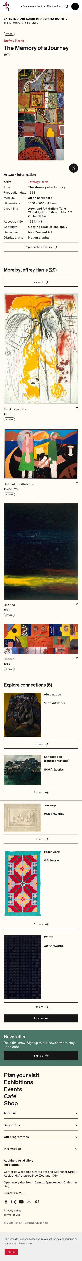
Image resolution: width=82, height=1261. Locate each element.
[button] (41, 357)
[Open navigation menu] (75, 6)
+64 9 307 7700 (15, 1193)
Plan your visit (21, 1075)
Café (10, 1096)
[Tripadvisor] (29, 1202)
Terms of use (12, 1214)
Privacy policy (12, 1210)
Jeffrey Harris (14, 41)
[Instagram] (13, 1202)
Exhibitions (18, 1082)
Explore (38, 744)
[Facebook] (6, 1202)
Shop (11, 1103)
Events (13, 1089)
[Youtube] (21, 1202)
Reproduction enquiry (38, 247)
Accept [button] (11, 1251)
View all (38, 282)
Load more (41, 1018)
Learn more (25, 1243)
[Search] (67, 6)
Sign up (38, 1056)
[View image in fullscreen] (73, 168)
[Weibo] (36, 1202)
